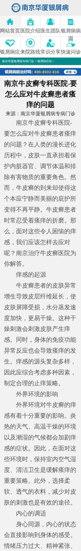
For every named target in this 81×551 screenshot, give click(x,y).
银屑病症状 (44, 61)
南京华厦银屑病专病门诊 (18, 61)
